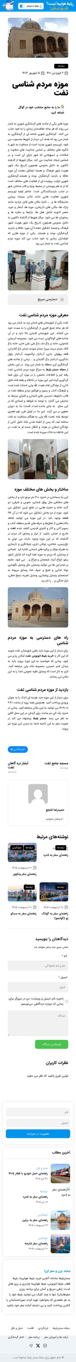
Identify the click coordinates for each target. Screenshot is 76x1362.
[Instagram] (45, 1346)
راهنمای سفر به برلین (35, 1220)
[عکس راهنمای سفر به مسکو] (22, 891)
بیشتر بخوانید (53, 819)
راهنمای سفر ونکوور (24, 874)
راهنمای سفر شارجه (36, 1243)
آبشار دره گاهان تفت (18, 767)
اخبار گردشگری (16, 1337)
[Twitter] (38, 1346)
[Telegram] (31, 1346)
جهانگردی (16, 847)
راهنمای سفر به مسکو (24, 913)
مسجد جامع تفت (56, 765)
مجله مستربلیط (61, 1328)
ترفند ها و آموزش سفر (56, 1337)
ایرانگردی (43, 1328)
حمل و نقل (42, 1168)
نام (64, 956)
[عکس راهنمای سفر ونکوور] (22, 852)
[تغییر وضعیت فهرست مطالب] (61, 299)
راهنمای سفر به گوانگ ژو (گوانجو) (55, 916)
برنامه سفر (34, 1337)
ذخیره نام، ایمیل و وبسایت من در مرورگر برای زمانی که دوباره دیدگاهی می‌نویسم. (36, 1001)
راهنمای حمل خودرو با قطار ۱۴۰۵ (28, 1173)
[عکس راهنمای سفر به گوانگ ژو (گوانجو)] (54, 891)
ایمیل (62, 977)
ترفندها (61, 66)
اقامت (30, 1328)
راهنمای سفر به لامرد (55, 855)
